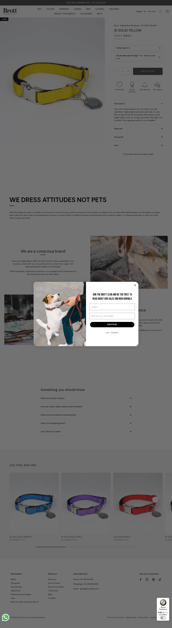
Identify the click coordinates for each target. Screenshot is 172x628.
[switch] (163, 617)
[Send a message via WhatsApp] (5, 617)
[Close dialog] (135, 285)
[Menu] (167, 599)
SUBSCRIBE (112, 324)
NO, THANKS (112, 333)
